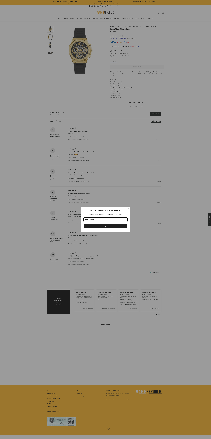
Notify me (105, 226)
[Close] (128, 209)
